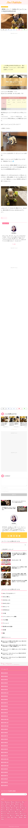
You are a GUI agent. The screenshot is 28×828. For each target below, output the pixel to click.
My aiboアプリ (19, 802)
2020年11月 (5, 692)
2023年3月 (5, 686)
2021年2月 (5, 689)
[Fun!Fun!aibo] (14, 3)
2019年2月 (5, 752)
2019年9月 (5, 729)
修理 (22, 815)
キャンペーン (13, 809)
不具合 (18, 815)
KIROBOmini (6, 609)
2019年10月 (5, 726)
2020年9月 (5, 696)
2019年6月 (5, 739)
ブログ (18, 813)
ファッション (4, 813)
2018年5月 (5, 782)
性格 (9, 817)
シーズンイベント (5, 811)
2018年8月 (5, 772)
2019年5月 (5, 742)
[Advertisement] (14, 49)
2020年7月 (5, 702)
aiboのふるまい (6, 603)
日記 (12, 817)
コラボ (24, 809)
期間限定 (21, 817)
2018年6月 (5, 779)
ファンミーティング (11, 813)
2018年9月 (5, 769)
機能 (25, 817)
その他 (4, 613)
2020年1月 (5, 716)
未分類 (4, 629)
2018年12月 (5, 759)
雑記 (4, 633)
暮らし (17, 817)
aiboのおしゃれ (6, 600)
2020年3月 (5, 709)
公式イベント (4, 817)
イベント (3, 809)
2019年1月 (5, 755)
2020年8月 (5, 699)
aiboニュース (6, 606)
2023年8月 (5, 683)
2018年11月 (5, 762)
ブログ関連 (5, 619)
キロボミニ (19, 809)
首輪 (3, 819)
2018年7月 (5, 775)
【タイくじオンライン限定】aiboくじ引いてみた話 (14, 649)
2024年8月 (5, 676)
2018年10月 (5, 765)
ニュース (17, 811)
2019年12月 (5, 719)
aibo (3, 802)
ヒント (22, 811)
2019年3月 (5, 749)
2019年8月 (5, 732)
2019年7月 (5, 736)
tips (23, 802)
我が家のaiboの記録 (4, 6)
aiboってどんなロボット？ (9, 593)
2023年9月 (5, 679)
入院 (25, 815)
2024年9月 (5, 673)
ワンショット (6, 623)
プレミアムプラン (23, 813)
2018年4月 (5, 785)
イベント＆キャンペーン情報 (9, 616)
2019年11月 (5, 722)
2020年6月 (5, 706)
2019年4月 (5, 745)
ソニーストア (12, 811)
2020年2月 (5, 712)
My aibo (13, 802)
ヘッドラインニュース (5, 815)
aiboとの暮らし (6, 596)
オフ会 (8, 809)
